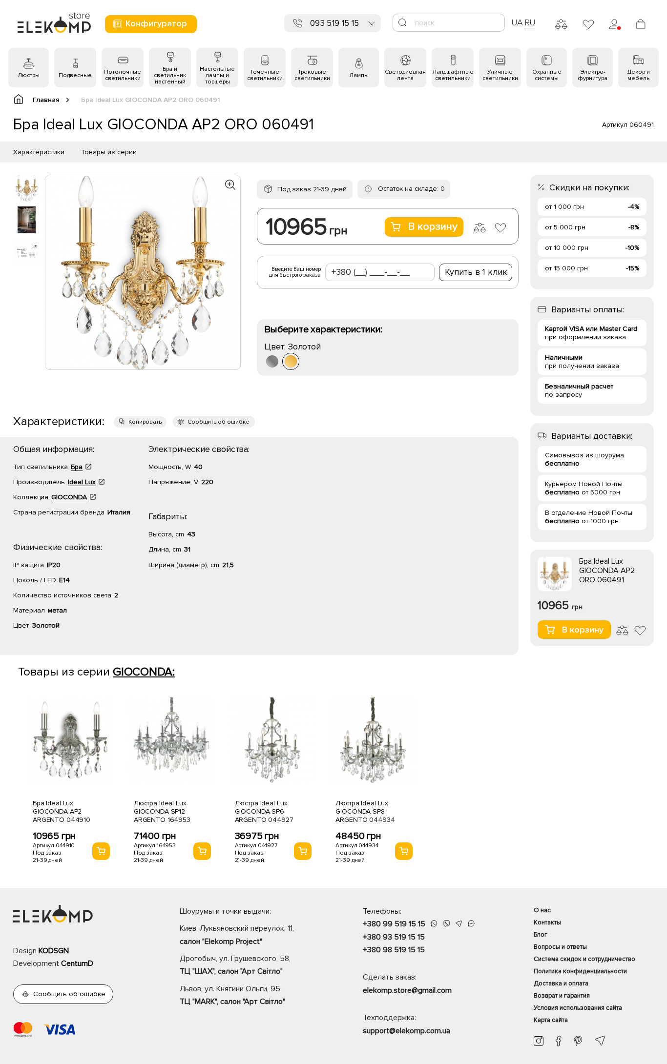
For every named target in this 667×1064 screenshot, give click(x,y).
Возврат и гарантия (562, 996)
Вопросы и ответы (560, 947)
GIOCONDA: (144, 672)
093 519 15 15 (334, 23)
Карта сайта (551, 1020)
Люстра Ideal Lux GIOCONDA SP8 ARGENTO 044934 (365, 811)
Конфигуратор (156, 23)
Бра (77, 467)
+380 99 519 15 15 (394, 924)
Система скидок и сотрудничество (584, 959)
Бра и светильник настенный (170, 75)
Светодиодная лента (405, 75)
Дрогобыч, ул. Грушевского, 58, (235, 965)
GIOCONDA (69, 497)
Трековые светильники (312, 75)
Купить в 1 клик (476, 271)
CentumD (77, 963)
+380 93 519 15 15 (394, 937)
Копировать (145, 422)
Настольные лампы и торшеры (217, 75)
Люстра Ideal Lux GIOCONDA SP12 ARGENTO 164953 (162, 811)
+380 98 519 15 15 (394, 950)
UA (517, 22)
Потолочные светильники (122, 75)
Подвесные (75, 75)
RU (530, 22)
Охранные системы (547, 75)
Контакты (547, 922)
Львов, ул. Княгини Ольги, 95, (232, 995)
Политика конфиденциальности (580, 971)
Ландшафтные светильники (453, 75)
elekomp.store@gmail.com (407, 990)
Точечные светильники (265, 75)
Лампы (359, 75)
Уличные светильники (500, 75)
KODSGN (54, 951)
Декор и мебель (638, 75)
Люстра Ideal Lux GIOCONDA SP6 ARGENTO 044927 (264, 811)
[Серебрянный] (272, 361)
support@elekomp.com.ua (406, 1031)
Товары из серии (109, 152)
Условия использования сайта (578, 1008)
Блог (540, 935)
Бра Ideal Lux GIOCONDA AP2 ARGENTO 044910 (61, 811)
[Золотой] (291, 361)
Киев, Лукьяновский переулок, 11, (237, 934)
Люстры (29, 75)
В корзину (433, 226)
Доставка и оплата (561, 983)
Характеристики (38, 152)
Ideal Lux (82, 482)
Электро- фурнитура (592, 75)
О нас (542, 910)
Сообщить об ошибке (219, 422)
